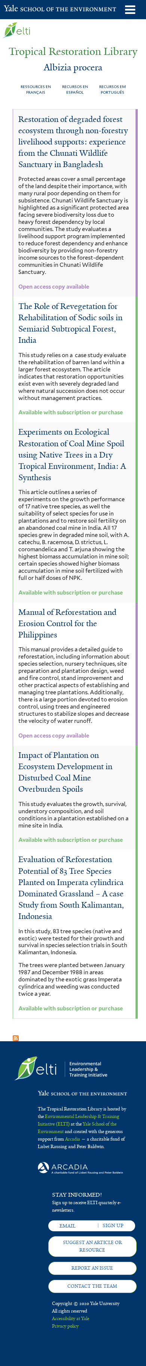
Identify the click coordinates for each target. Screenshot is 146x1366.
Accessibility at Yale (70, 1319)
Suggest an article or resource (92, 1246)
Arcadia (72, 1139)
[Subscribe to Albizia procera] (16, 1035)
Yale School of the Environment (22, 9)
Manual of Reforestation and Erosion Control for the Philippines (67, 623)
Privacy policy (65, 1326)
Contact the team (92, 1286)
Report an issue (92, 1268)
